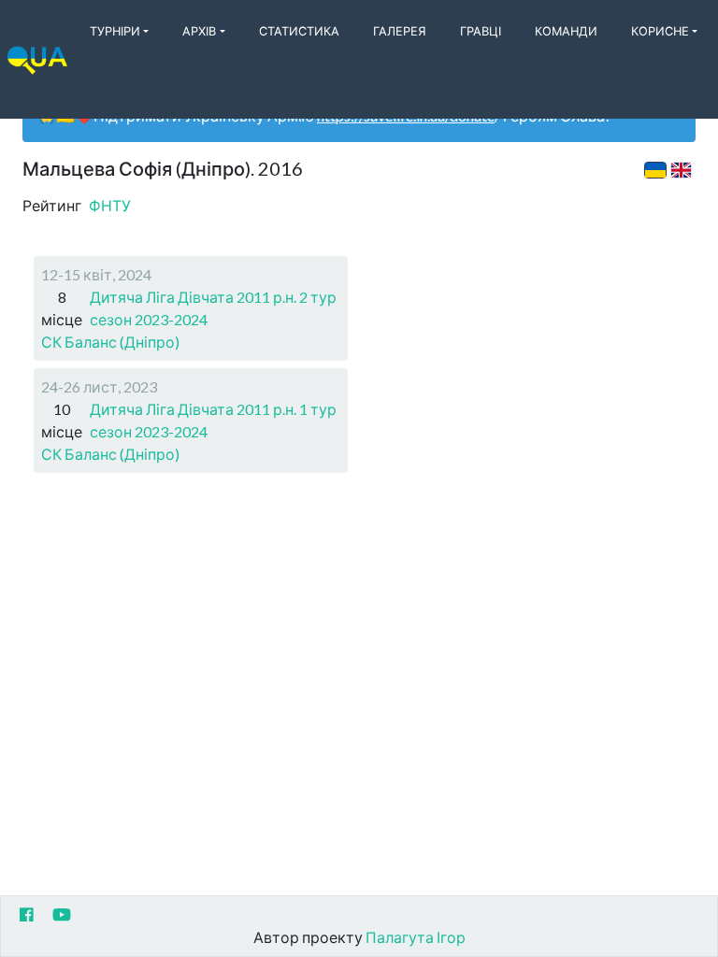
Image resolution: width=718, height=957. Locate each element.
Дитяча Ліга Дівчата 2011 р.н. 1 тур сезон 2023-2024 (213, 420)
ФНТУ (110, 205)
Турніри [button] (115, 30)
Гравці (480, 30)
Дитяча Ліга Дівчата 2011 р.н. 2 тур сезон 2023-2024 (213, 308)
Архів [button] (199, 30)
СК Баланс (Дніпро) (110, 341)
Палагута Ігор (416, 937)
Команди (566, 30)
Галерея (399, 30)
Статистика (299, 30)
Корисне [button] (660, 30)
